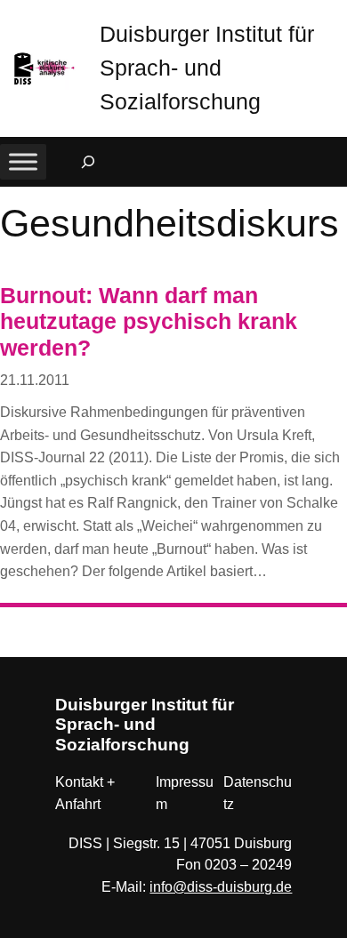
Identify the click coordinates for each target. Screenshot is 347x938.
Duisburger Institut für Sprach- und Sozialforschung (207, 68)
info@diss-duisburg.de (220, 886)
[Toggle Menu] (23, 162)
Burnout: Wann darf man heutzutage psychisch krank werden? (148, 322)
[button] (334, 17)
